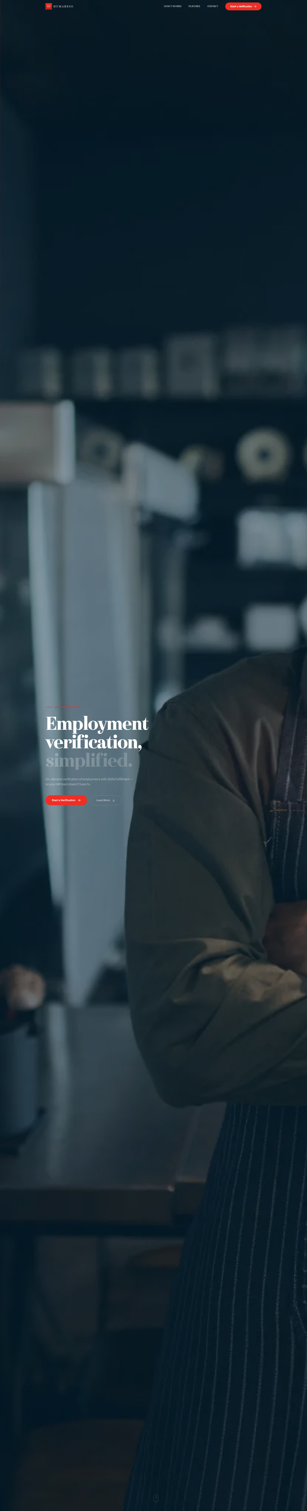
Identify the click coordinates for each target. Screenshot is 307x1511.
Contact (212, 6)
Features (194, 6)
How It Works (172, 6)
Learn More (103, 800)
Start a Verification (241, 6)
